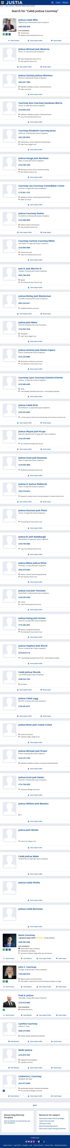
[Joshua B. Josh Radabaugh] (9, 542)
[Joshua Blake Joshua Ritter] (9, 568)
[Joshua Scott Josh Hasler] (9, 782)
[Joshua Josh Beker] (9, 327)
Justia (1, 6)
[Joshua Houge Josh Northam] (9, 163)
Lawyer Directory (9, 6)
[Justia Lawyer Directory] (14, 2)
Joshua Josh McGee (28, 829)
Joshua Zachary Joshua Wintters (35, 75)
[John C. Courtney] (9, 972)
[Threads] (36, 1142)
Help (30, 1145)
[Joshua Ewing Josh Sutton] (9, 623)
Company (25, 1145)
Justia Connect (7, 1145)
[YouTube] (29, 1142)
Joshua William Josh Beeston (33, 803)
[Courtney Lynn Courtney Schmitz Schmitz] (9, 383)
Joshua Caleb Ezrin (28, 405)
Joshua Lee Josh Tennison (32, 590)
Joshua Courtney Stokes (31, 213)
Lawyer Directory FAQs (46, 1121)
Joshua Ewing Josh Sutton (32, 618)
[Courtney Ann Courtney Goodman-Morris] (9, 108)
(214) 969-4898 (24, 465)
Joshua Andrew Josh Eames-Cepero (36, 350)
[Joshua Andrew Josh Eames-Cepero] (9, 355)
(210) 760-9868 (24, 544)
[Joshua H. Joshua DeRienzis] (9, 489)
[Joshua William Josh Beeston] (9, 809)
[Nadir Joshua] (9, 1055)
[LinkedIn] (26, 1142)
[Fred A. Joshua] (9, 1000)
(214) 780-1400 (24, 165)
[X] (41, 1142)
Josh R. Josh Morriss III (29, 268)
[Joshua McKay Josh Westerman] (9, 301)
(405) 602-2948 (24, 26)
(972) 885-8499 (24, 384)
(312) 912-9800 (24, 1002)
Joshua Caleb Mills (28, 19)
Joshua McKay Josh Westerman (34, 296)
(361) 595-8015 (24, 137)
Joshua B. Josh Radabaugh (32, 536)
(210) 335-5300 (24, 597)
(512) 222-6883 (24, 357)
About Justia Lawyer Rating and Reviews (52, 1129)
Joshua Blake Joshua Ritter (32, 563)
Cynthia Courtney (27, 1023)
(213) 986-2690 (24, 220)
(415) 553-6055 (24, 412)
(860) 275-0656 (24, 1031)
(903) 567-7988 (24, 82)
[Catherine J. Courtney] (9, 1081)
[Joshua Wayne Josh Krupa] (9, 436)
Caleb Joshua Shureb (29, 672)
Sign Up (65, 2)
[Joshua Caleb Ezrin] (9, 410)
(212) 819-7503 (24, 1055)
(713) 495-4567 (24, 625)
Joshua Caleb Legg (28, 698)
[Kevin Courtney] (9, 940)
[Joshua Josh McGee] (9, 835)
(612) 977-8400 (24, 1083)
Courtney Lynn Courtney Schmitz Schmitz (40, 377)
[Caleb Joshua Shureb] (9, 677)
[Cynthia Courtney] (9, 1029)
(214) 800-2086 (24, 247)
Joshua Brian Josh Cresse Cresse (35, 724)
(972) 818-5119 (24, 653)
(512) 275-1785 (24, 758)
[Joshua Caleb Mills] (9, 25)
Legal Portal (17, 1145)
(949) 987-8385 (24, 942)
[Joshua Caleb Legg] (9, 703)
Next (35, 1105)
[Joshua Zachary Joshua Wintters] (9, 81)
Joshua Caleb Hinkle (29, 882)
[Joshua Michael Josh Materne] (9, 54)
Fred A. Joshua (25, 995)
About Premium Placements (48, 1126)
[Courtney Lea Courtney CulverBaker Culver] (9, 191)
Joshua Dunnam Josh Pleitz (32, 510)
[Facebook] (31, 1142)
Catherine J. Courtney (29, 1076)
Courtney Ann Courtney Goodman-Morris (40, 102)
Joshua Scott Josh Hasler (31, 777)
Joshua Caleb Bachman (30, 908)
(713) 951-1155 (24, 192)
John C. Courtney (27, 967)
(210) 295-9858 (24, 438)
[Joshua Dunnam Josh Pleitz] (9, 515)
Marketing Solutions (61, 1145)
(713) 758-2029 (24, 784)
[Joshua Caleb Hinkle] (9, 888)
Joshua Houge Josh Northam (33, 158)
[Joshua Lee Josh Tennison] (9, 596)
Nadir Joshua (25, 1050)
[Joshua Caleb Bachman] (9, 914)
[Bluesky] (39, 1142)
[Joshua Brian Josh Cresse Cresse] (9, 730)
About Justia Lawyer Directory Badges (51, 1118)
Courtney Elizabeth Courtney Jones (37, 130)
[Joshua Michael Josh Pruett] (9, 756)
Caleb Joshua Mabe (28, 856)
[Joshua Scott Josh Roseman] (9, 463)
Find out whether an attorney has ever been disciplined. (17, 1122)
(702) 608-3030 (24, 974)
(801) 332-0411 (24, 303)
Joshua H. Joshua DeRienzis (32, 484)
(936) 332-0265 (24, 570)
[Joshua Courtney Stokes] (9, 218)
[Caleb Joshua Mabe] (9, 861)
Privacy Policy (49, 1145)
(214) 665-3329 (24, 110)
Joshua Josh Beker (27, 322)
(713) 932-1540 (24, 329)
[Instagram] (34, 1142)
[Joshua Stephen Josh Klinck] (9, 651)
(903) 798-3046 (24, 275)
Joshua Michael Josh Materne (33, 49)
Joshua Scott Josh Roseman (32, 457)
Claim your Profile (45, 1123)
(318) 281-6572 (24, 706)
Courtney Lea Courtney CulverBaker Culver (41, 185)
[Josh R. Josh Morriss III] (9, 274)
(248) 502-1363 (24, 679)
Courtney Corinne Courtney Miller (36, 240)
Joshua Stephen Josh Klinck (32, 645)
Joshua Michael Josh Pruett (32, 750)
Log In (58, 2)
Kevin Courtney (26, 935)
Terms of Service (39, 1145)
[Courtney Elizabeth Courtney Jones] (9, 136)
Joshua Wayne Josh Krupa (32, 431)
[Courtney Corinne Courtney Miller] (9, 246)
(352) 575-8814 (24, 491)
